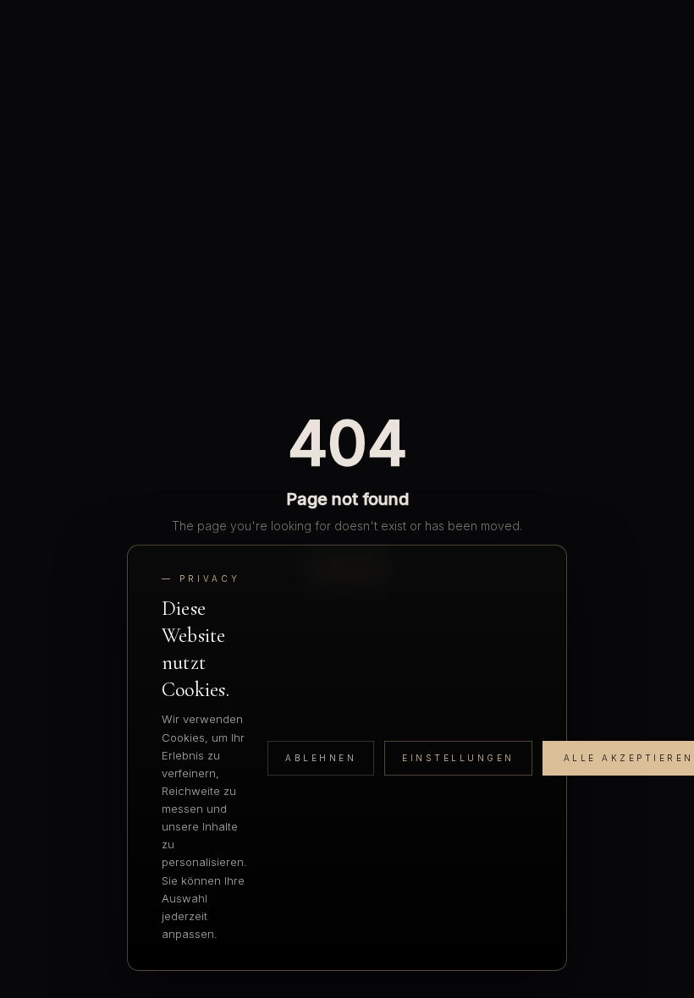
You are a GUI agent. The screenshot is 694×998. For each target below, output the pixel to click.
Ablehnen (320, 758)
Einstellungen (458, 758)
